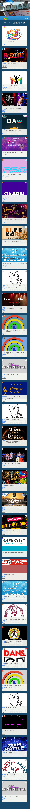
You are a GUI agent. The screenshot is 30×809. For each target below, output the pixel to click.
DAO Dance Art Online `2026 (13, 130)
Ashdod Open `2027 (10, 774)
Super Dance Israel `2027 (13, 419)
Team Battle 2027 (10, 752)
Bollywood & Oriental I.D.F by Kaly (15, 219)
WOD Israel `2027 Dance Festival (14, 508)
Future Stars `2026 (12, 86)
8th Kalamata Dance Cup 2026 (15, 152)
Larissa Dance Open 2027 (12, 663)
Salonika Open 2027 (10, 574)
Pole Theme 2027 (10, 485)
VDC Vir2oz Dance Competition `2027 (15, 463)
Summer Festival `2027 (11, 797)
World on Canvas (9, 41)
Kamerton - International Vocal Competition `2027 (15, 286)
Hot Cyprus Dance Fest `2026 (15, 241)
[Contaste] (5, 18)
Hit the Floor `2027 (10, 530)
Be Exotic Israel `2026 (13, 63)
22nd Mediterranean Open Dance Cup (15, 597)
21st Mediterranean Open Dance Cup (17, 263)
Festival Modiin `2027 (12, 374)
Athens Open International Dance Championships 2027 (14, 442)
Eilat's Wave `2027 (11, 708)
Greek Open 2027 (10, 730)
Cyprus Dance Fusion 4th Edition (15, 197)
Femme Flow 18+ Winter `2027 (14, 308)
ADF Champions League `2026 (14, 108)
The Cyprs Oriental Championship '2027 (15, 619)
